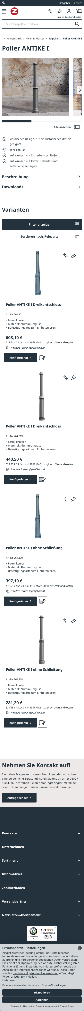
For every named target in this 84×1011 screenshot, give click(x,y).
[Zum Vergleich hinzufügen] (65, 255)
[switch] (48, 937)
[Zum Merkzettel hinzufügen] (73, 255)
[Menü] (4, 11)
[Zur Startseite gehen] (28, 11)
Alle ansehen (62, 127)
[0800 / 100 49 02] (4, 3)
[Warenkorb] (78, 11)
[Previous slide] (4, 38)
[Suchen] (77, 24)
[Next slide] (79, 90)
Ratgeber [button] (64, 3)
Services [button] (77, 3)
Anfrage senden (18, 798)
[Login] (69, 11)
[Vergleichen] (50, 11)
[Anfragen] (42, 357)
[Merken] (59, 11)
